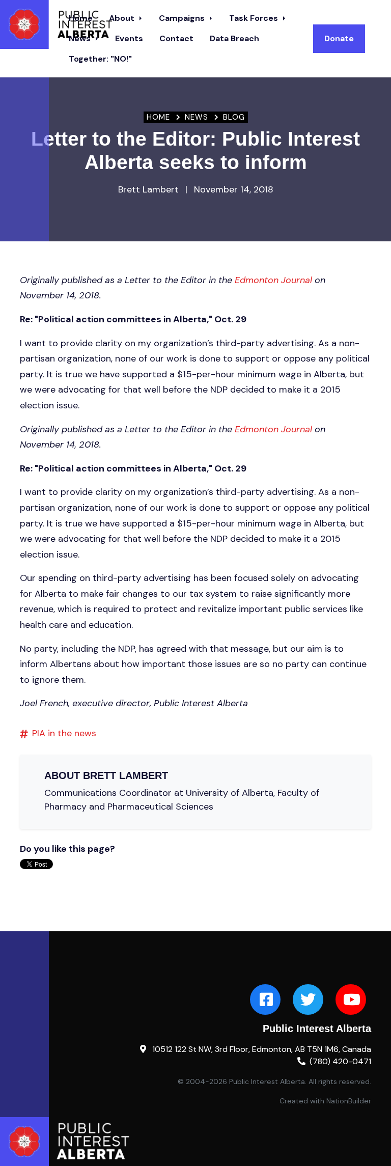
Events (129, 38)
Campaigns (183, 18)
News (81, 38)
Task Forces (254, 18)
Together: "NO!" (100, 58)
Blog (234, 117)
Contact (176, 38)
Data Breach (234, 38)
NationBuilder (348, 1100)
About (122, 18)
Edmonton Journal (273, 280)
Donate (339, 38)
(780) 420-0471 (340, 1061)
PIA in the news (64, 733)
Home (158, 117)
